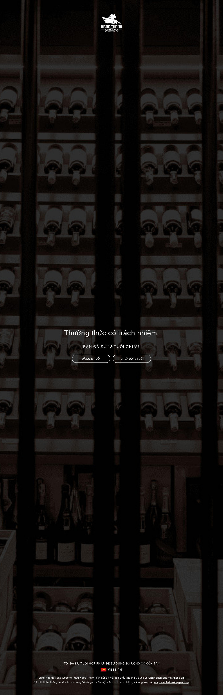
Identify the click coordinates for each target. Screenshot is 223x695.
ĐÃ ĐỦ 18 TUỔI (91, 358)
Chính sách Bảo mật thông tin (166, 677)
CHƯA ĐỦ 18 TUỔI (132, 358)
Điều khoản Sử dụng (132, 677)
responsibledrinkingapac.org (171, 682)
